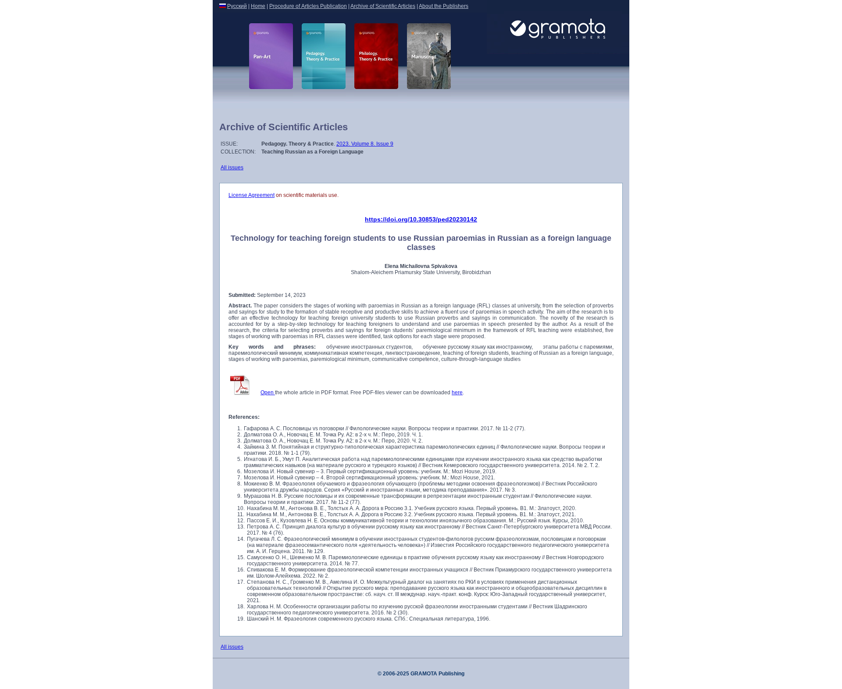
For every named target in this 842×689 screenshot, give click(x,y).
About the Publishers (443, 6)
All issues (232, 167)
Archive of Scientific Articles (382, 6)
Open (267, 392)
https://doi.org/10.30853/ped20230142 (421, 219)
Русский (237, 6)
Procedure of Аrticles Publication (308, 6)
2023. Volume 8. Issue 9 (364, 144)
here (457, 392)
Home (258, 6)
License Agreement (251, 195)
